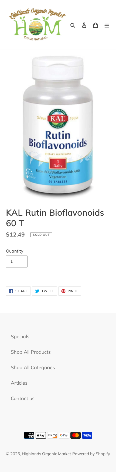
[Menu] (106, 24)
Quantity (14, 251)
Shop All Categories (33, 367)
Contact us (23, 398)
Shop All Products (31, 352)
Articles (19, 383)
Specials (20, 336)
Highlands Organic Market (46, 453)
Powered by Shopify (91, 453)
